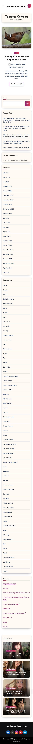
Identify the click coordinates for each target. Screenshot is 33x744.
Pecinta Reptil (7, 512)
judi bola (5, 588)
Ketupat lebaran (8, 426)
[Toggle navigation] (3, 6)
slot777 (5, 626)
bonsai (5, 312)
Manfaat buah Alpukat (10, 462)
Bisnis (5, 308)
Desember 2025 (8, 195)
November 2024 (8, 254)
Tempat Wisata (8, 539)
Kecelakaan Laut (8, 417)
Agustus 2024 (7, 268)
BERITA (5, 294)
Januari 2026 (7, 191)
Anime (5, 285)
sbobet (5, 622)
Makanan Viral (7, 458)
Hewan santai (7, 390)
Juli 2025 (6, 218)
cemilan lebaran (8, 335)
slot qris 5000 (7, 617)
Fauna (16, 53)
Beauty (5, 290)
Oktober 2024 (7, 259)
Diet (4, 344)
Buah (4, 317)
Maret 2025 (6, 236)
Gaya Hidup (6, 367)
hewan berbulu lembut (10, 376)
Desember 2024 (8, 250)
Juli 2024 (6, 272)
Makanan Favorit (8, 449)
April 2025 (6, 232)
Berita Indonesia (8, 299)
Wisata (5, 571)
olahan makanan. (8, 489)
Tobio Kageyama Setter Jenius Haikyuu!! (16, 148)
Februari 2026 (7, 186)
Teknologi (6, 535)
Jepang (5, 412)
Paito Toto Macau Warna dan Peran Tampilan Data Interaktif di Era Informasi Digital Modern (16, 120)
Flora (4, 358)
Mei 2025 (6, 227)
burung (5, 331)
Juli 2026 (6, 173)
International (7, 403)
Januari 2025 (7, 245)
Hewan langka (7, 380)
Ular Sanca (6, 562)
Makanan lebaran (8, 453)
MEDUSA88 (6, 608)
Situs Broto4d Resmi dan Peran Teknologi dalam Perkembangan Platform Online (16, 136)
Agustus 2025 (7, 213)
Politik (5, 521)
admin (13, 64)
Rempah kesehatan (9, 526)
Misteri (5, 467)
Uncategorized (8, 566)
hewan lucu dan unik (10, 385)
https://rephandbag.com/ (11, 604)
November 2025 (8, 200)
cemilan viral (7, 340)
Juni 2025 (6, 222)
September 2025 (8, 209)
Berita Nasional (8, 303)
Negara (5, 480)
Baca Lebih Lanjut (16, 84)
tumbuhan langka (8, 557)
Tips (4, 544)
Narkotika (6, 471)
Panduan (6, 498)
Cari (5, 98)
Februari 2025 (7, 241)
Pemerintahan (7, 517)
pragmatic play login (9, 584)
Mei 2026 (6, 182)
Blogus (26, 739)
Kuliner (5, 435)
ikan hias (6, 394)
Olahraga (6, 494)
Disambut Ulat (7, 349)
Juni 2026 (6, 177)
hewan (5, 371)
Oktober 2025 (7, 204)
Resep (5, 530)
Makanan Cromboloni (9, 444)
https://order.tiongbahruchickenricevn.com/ (17, 593)
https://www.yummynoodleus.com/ (14, 613)
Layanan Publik (8, 439)
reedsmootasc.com (16, 6)
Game (5, 362)
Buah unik (6, 322)
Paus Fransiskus (8, 507)
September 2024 (8, 263)
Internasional (7, 399)
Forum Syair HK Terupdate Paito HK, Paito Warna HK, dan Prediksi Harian (16, 142)
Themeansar (16, 741)
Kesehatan (6, 421)
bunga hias (6, 326)
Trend (5, 553)
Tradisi (5, 548)
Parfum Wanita (8, 503)
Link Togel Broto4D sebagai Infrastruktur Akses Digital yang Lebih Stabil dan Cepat (16, 128)
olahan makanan (8, 485)
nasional (5, 476)
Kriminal (5, 430)
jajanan (5, 408)
